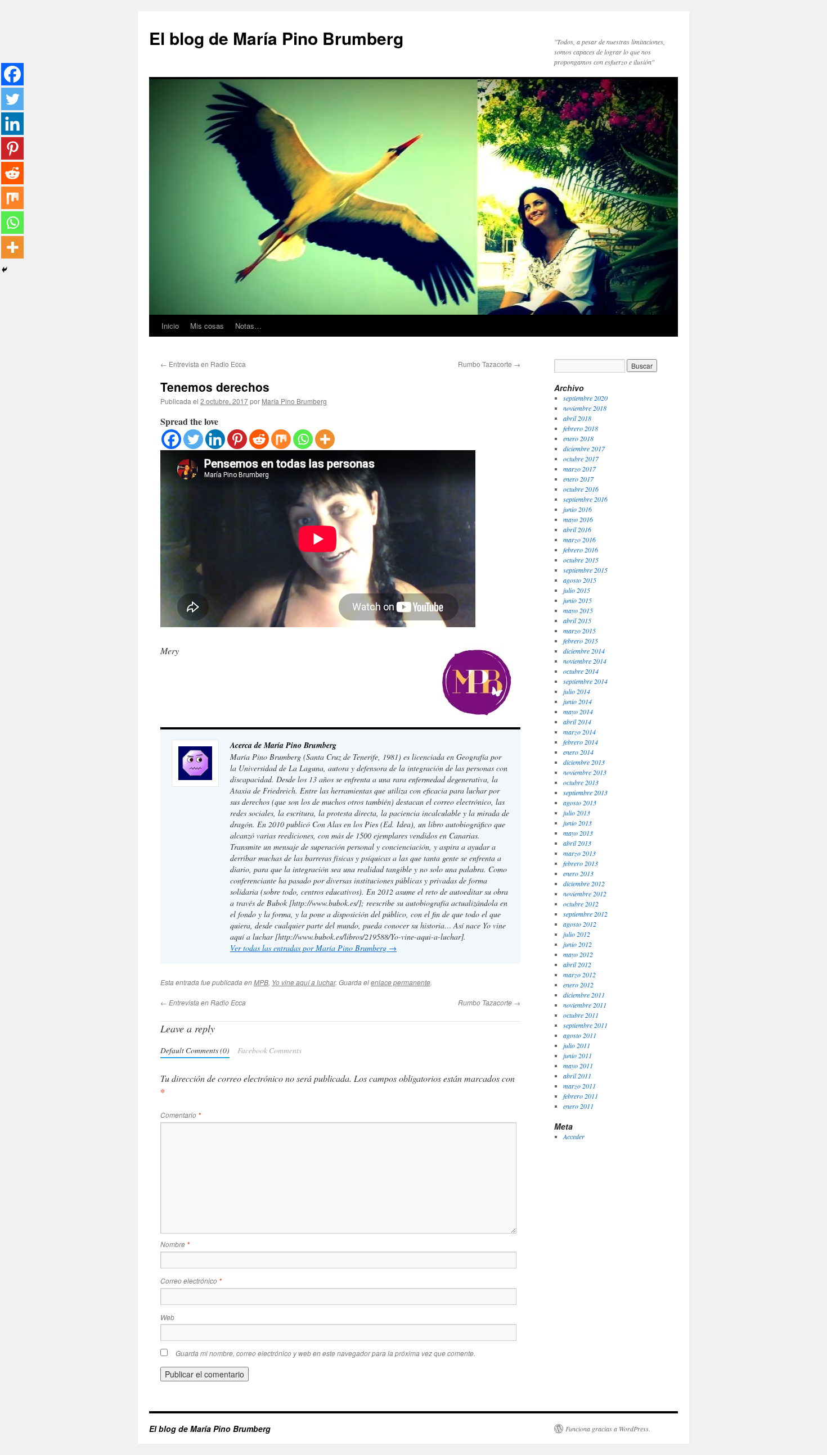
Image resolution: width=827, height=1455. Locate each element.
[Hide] (4, 269)
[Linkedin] (215, 439)
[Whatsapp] (303, 439)
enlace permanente (400, 982)
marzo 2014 (579, 731)
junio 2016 (577, 509)
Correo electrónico (191, 1280)
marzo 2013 (579, 853)
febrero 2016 (580, 549)
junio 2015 (577, 600)
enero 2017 (578, 478)
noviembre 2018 (584, 408)
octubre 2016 (581, 488)
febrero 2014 (580, 741)
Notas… (248, 325)
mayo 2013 (578, 832)
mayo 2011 (578, 1065)
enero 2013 (578, 873)
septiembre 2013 (585, 792)
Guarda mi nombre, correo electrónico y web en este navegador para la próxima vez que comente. (325, 1353)
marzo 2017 (579, 468)
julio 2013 (576, 812)
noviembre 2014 (584, 660)
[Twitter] (193, 439)
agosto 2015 (579, 579)
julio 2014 (576, 691)
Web (167, 1317)
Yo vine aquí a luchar (303, 982)
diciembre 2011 (584, 994)
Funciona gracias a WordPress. (607, 1428)
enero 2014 (578, 751)
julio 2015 (576, 590)
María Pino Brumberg (294, 401)
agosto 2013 (579, 802)
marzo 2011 (579, 1085)
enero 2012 (578, 984)
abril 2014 (577, 721)
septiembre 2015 (585, 569)
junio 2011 (577, 1055)
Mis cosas (207, 325)
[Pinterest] (237, 439)
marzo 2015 (579, 630)
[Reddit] (259, 439)
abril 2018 (577, 418)
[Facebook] (171, 439)
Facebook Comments (269, 1050)
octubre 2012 (581, 903)
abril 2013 (577, 842)
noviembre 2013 (584, 772)
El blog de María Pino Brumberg (276, 38)
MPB (261, 982)
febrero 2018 (580, 428)
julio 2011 (576, 1045)
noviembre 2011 (584, 1004)
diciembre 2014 (584, 650)
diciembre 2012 (584, 883)
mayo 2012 (578, 954)
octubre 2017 (581, 458)
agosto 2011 (579, 1035)
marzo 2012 (579, 974)
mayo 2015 (578, 610)
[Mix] (281, 439)
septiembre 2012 (585, 913)
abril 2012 (577, 964)
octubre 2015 (581, 559)
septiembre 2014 (585, 681)
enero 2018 (578, 438)
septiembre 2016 (585, 499)
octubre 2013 (581, 782)
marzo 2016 (579, 539)
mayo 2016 (578, 519)
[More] (325, 439)
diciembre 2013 (584, 762)
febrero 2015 (580, 640)
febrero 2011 (580, 1095)
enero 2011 (578, 1106)
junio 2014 (577, 701)
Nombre (175, 1244)
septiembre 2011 (585, 1025)
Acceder (574, 1136)
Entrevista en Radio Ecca (203, 364)
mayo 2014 (578, 711)
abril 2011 (577, 1075)
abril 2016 (577, 529)
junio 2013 (577, 822)
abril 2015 (577, 620)
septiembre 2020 (585, 397)
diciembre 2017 (584, 448)
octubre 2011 (581, 1014)
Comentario (180, 1114)
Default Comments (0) (195, 1050)
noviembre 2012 (584, 893)
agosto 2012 (579, 923)
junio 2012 (577, 944)
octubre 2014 (581, 671)
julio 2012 (576, 934)
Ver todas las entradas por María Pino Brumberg (313, 947)
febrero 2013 (580, 863)
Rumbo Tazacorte (489, 364)
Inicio (170, 325)
